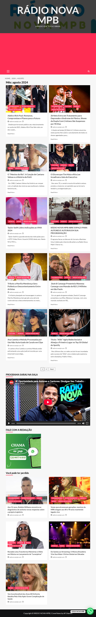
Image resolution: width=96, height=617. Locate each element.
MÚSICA (76, 106)
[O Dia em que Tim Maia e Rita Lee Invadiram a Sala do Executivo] (69, 157)
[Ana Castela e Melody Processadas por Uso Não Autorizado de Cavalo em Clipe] (26, 322)
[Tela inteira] (87, 423)
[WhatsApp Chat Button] (90, 611)
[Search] (88, 71)
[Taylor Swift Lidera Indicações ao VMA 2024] (26, 211)
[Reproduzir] (9, 423)
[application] (48, 402)
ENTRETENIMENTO (28, 106)
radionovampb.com (15, 122)
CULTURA (68, 106)
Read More (11, 134)
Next (52, 369)
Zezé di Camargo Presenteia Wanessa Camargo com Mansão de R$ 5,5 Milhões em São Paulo (69, 286)
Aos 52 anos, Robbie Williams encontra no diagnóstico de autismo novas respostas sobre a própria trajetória (26, 509)
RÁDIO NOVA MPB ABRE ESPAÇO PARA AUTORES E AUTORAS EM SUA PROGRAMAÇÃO (69, 230)
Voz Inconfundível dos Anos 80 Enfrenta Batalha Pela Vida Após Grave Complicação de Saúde (26, 596)
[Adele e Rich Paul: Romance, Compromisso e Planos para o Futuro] (26, 99)
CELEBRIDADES (14, 106)
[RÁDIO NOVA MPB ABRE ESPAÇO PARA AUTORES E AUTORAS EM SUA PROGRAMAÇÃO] (69, 211)
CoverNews (56, 613)
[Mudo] (83, 423)
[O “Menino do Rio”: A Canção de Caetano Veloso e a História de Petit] (26, 157)
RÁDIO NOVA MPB (48, 15)
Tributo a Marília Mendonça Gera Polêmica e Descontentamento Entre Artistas (24, 286)
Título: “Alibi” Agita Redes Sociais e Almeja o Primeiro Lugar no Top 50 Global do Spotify (69, 342)
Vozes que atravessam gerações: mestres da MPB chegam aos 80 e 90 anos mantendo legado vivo (68, 509)
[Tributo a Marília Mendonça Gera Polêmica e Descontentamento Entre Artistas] (26, 267)
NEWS (11, 168)
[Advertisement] (48, 50)
